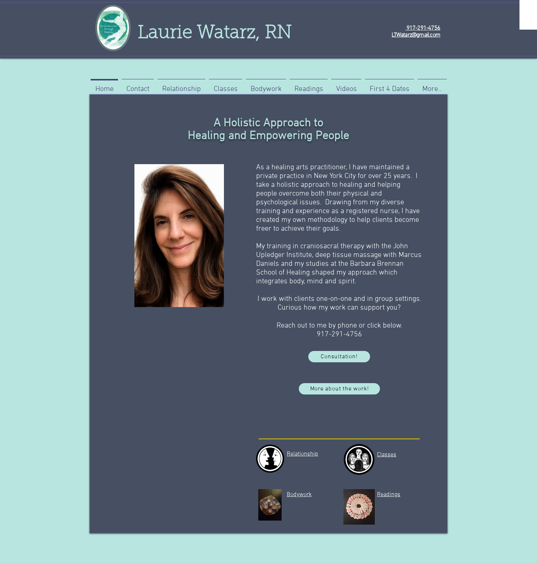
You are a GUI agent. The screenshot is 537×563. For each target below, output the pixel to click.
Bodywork (299, 494)
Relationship (302, 454)
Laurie (162, 33)
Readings (388, 494)
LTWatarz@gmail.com (416, 35)
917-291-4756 (422, 28)
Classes (386, 454)
